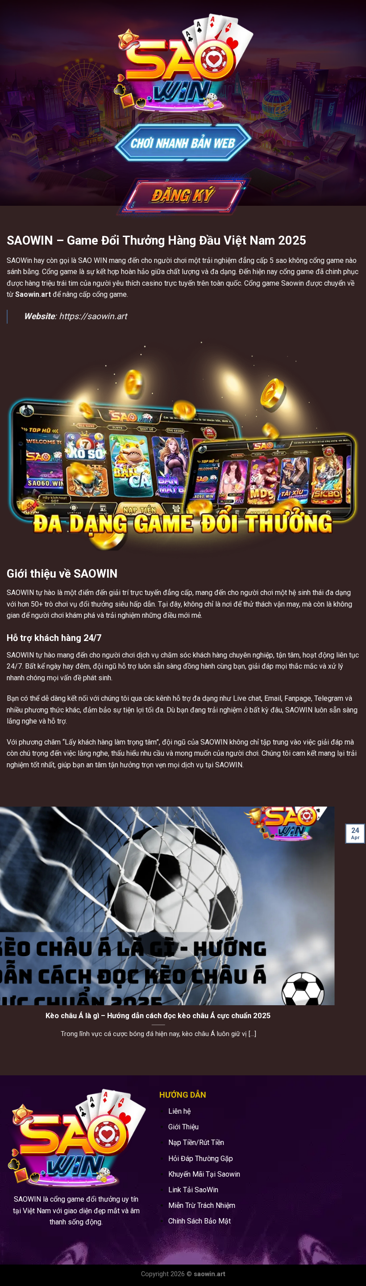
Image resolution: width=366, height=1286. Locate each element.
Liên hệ (179, 1111)
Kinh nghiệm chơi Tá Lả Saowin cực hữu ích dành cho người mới (183, 1015)
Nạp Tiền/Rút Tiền (196, 1142)
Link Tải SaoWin (193, 1190)
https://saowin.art (93, 316)
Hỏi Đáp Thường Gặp (200, 1158)
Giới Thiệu (183, 1127)
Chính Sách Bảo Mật (199, 1221)
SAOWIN (20, 592)
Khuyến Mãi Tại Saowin (204, 1174)
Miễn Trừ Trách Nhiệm (201, 1205)
